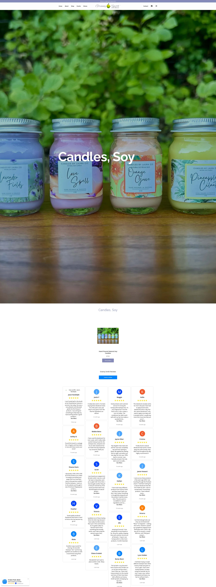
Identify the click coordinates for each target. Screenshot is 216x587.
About (66, 6)
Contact (145, 6)
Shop (72, 6)
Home (60, 6)
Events (79, 6)
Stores (85, 6)
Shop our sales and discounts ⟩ (108, 1)
